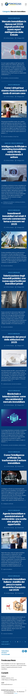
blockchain (5, 445)
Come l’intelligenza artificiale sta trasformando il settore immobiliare (14, 459)
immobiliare (6, 78)
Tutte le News (5, 651)
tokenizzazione (22, 445)
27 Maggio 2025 (20, 38)
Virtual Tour (16, 136)
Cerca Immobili (5, 654)
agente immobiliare (7, 569)
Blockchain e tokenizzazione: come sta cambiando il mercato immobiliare (14, 397)
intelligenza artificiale (8, 503)
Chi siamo (4, 652)
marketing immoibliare (20, 202)
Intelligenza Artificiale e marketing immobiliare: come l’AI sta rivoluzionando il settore (14, 152)
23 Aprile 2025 (20, 593)
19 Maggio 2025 (20, 96)
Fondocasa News (9, 690)
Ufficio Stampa (10, 38)
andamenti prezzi (7, 384)
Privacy (15, 693)
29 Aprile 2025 (20, 466)
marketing (8, 143)
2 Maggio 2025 (20, 345)
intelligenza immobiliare (8, 202)
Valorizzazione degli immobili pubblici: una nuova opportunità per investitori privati (14, 279)
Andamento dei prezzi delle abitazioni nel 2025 (14, 339)
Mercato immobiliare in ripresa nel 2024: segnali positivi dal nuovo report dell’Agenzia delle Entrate (14, 28)
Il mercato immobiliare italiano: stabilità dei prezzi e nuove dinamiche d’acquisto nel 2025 (14, 584)
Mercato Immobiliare (14, 18)
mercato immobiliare (14, 78)
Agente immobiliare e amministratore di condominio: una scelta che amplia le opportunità (14, 519)
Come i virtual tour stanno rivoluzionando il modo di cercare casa (14, 90)
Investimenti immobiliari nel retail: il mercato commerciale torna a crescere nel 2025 (14, 218)
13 (25, 641)
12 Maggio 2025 (20, 160)
